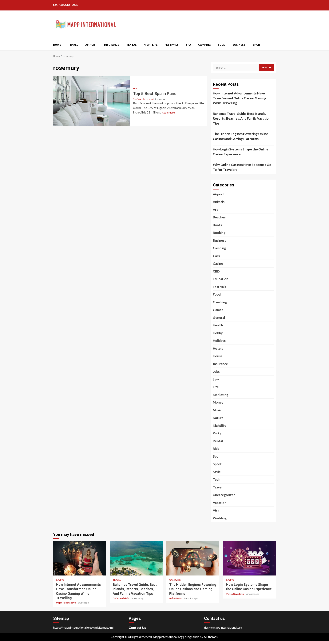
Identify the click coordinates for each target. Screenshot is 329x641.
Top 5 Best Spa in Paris (91, 101)
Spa (188, 44)
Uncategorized (224, 495)
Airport (91, 44)
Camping (204, 44)
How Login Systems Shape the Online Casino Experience (240, 151)
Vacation (219, 503)
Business (238, 44)
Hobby (218, 333)
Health (218, 325)
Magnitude (192, 637)
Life (216, 387)
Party (217, 433)
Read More (168, 112)
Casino (218, 263)
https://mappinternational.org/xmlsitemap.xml (83, 627)
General (219, 318)
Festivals (172, 44)
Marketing (220, 395)
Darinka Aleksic (121, 598)
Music (217, 410)
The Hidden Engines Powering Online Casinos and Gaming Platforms (240, 136)
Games (218, 310)
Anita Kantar (176, 598)
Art (215, 210)
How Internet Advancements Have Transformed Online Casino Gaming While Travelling (239, 98)
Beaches (219, 217)
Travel (73, 44)
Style (217, 472)
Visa (216, 510)
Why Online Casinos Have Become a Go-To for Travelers (242, 167)
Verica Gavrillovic (235, 593)
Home (57, 44)
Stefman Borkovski (143, 99)
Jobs (216, 371)
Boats (217, 225)
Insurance (111, 44)
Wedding (220, 518)
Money (218, 402)
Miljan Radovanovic (66, 602)
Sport (257, 44)
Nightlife (150, 44)
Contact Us (137, 628)
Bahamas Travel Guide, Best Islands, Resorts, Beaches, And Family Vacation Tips (242, 118)
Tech (216, 479)
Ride (216, 449)
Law (216, 379)
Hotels (218, 348)
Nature (218, 418)
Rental (131, 44)
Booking (219, 233)
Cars (216, 256)
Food (221, 44)
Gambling (220, 302)
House (218, 356)
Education (220, 279)
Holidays (219, 341)
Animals (218, 202)
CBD (216, 271)
